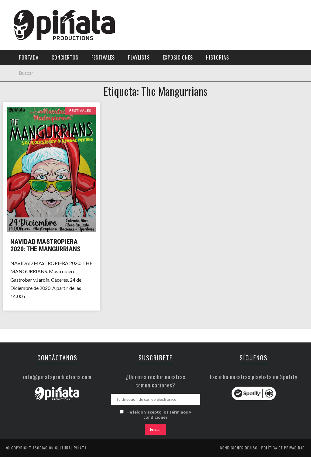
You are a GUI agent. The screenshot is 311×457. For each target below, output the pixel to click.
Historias (19, 102)
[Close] (9, 9)
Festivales (20, 65)
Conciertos (65, 57)
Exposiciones (22, 90)
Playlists (19, 77)
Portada (17, 40)
